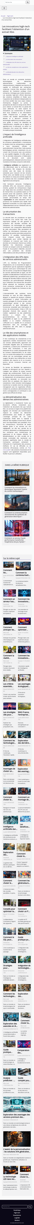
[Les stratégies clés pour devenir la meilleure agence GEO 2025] (9, 706)
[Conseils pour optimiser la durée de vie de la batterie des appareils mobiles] (9, 903)
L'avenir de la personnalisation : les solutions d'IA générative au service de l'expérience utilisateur (16, 1153)
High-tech (10, 16)
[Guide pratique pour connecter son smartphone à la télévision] (9, 1044)
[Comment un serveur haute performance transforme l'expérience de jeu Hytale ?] (17, 528)
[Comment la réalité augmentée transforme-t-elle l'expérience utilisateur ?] (9, 649)
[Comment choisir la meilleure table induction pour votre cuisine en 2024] (26, 1015)
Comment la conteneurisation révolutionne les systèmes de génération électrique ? (16, 515)
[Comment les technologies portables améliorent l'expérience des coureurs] (9, 988)
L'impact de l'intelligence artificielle (14, 56)
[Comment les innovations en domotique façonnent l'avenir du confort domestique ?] (17, 477)
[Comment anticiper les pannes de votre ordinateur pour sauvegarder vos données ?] (9, 621)
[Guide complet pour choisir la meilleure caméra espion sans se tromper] (24, 1072)
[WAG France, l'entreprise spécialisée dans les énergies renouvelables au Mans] (24, 706)
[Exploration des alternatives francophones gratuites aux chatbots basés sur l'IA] (24, 988)
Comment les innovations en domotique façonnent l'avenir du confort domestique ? (16, 489)
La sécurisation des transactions (14, 59)
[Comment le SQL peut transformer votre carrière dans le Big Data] (9, 931)
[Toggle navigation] (4, 8)
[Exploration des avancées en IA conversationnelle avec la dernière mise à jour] (11, 1017)
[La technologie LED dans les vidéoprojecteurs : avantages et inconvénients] (10, 1170)
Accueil (3, 16)
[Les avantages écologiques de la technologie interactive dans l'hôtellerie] (24, 678)
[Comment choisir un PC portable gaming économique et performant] (24, 903)
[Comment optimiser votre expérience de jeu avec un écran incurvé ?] (24, 621)
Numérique (17, 1210)
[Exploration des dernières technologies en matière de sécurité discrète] (24, 734)
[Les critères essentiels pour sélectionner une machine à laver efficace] (9, 678)
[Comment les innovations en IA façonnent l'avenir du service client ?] (24, 649)
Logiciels (17, 1218)
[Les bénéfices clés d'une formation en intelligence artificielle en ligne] (25, 819)
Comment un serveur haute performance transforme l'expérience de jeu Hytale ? (15, 540)
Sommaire (8, 53)
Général (17, 1220)
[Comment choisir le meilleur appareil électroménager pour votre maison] (24, 847)
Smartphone (17, 1215)
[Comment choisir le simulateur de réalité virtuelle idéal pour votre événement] (9, 874)
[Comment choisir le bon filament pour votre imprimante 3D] (25, 1169)
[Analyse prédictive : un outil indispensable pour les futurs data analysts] (9, 1072)
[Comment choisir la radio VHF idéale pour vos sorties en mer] (9, 791)
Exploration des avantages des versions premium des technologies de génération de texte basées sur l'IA (16, 1118)
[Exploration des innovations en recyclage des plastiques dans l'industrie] (9, 846)
